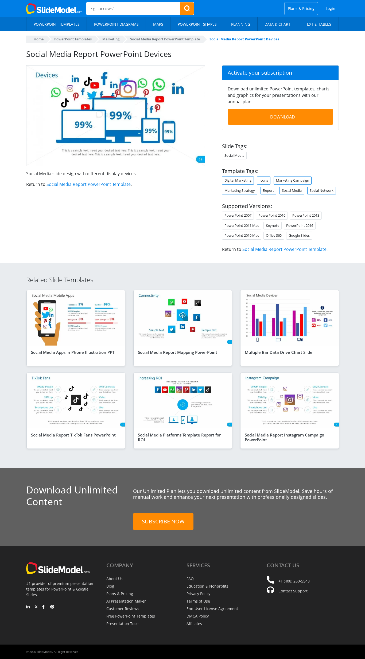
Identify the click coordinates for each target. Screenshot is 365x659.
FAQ (190, 578)
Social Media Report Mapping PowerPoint (177, 352)
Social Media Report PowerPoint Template (88, 184)
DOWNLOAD (282, 117)
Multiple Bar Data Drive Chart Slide (278, 352)
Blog (110, 586)
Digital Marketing (237, 180)
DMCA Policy (198, 616)
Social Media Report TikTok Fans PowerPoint (73, 435)
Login (330, 8)
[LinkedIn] (28, 607)
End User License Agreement (212, 608)
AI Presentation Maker (126, 601)
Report (268, 190)
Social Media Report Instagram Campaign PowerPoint (284, 437)
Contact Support (293, 590)
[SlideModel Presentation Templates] (54, 8)
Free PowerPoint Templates (130, 616)
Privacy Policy (198, 593)
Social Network (321, 190)
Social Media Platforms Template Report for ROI (179, 437)
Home (39, 39)
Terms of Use (198, 601)
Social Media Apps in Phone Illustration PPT (72, 352)
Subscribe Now (163, 521)
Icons (263, 180)
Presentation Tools (122, 623)
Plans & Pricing (301, 8)
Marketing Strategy (239, 190)
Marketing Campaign (292, 180)
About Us (114, 578)
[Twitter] (36, 607)
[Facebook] (44, 607)
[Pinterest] (52, 607)
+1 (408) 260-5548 (294, 581)
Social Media (292, 190)
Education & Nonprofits (207, 586)
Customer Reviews (122, 608)
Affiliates (194, 623)
